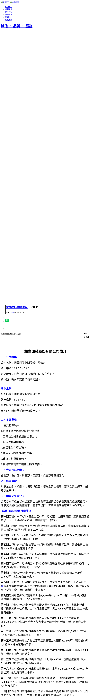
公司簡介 (8, 7)
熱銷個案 (8, 14)
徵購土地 (8, 17)
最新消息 (8, 9)
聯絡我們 (8, 20)
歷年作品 (8, 12)
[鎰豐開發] (10, 2)
